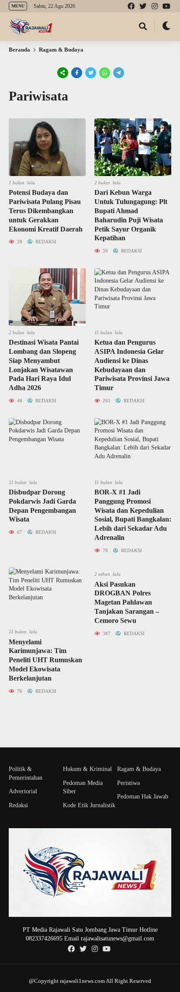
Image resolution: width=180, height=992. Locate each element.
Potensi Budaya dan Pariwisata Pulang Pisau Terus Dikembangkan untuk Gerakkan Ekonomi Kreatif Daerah (46, 210)
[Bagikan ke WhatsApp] (104, 72)
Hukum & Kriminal (87, 769)
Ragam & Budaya (61, 49)
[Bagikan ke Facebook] (77, 72)
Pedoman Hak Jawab (142, 796)
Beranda (19, 49)
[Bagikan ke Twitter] (91, 72)
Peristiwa (128, 783)
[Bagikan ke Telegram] (118, 72)
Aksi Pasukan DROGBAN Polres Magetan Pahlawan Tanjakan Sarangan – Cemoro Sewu (126, 602)
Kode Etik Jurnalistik (89, 805)
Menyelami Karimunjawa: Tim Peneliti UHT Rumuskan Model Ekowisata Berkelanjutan (45, 660)
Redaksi (18, 805)
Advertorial (23, 791)
